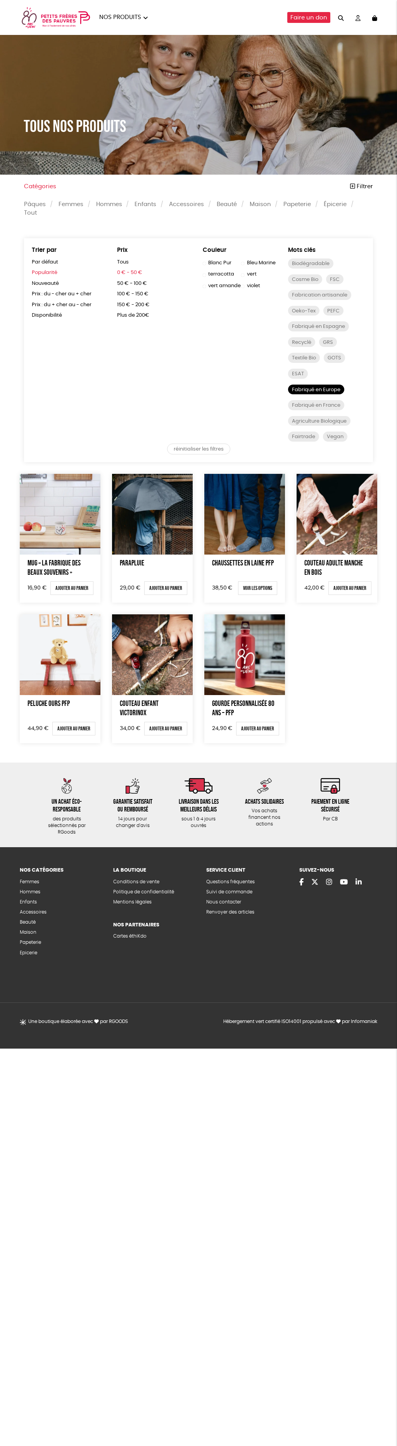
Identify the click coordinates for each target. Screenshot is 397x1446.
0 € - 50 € (129, 272)
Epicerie (28, 953)
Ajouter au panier (71, 588)
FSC (335, 279)
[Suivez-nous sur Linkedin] (359, 882)
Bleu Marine (261, 262)
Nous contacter (223, 902)
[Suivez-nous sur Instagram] (329, 882)
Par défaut (45, 262)
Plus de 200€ (133, 315)
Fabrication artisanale (319, 295)
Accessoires (186, 204)
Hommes (109, 204)
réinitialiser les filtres (199, 449)
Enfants (145, 204)
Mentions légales (132, 902)
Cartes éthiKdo (130, 936)
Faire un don (308, 18)
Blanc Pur (219, 262)
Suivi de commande (229, 892)
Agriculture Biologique (319, 421)
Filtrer (364, 186)
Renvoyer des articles (230, 912)
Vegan (335, 436)
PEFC (333, 311)
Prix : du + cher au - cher (61, 304)
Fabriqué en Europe (316, 389)
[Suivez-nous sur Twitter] (314, 882)
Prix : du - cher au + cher (61, 293)
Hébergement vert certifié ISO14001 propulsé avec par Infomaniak (300, 1021)
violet (253, 285)
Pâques (35, 204)
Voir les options (257, 588)
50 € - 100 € (132, 283)
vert (252, 274)
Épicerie (335, 204)
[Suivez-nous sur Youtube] (344, 882)
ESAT (298, 373)
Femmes (71, 204)
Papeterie (297, 204)
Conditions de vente (136, 882)
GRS (328, 342)
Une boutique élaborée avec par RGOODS (78, 1021)
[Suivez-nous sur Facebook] (301, 882)
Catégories (40, 186)
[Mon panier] (374, 17)
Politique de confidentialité (143, 892)
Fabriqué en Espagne (318, 326)
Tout (30, 213)
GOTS (334, 358)
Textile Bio (304, 358)
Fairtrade (303, 436)
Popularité (44, 272)
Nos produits (120, 17)
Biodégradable (311, 263)
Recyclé (301, 342)
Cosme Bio (305, 279)
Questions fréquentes (230, 882)
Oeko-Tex (304, 311)
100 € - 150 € (132, 293)
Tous (123, 262)
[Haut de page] (381, 1415)
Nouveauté (45, 283)
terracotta (221, 274)
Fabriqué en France (316, 405)
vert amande (224, 285)
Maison (260, 204)
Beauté (227, 204)
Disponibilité (47, 315)
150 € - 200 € (133, 304)
